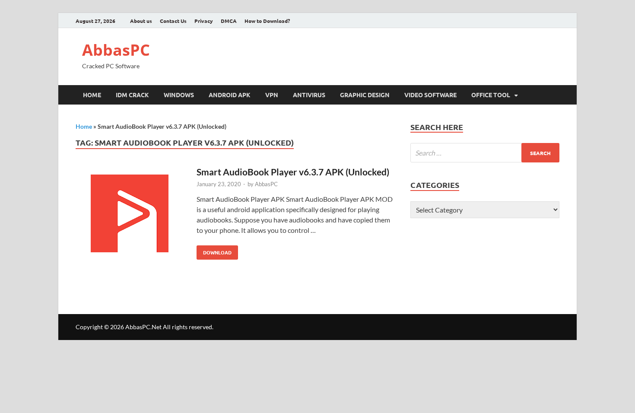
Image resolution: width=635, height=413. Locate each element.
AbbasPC (116, 49)
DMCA (229, 20)
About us (141, 20)
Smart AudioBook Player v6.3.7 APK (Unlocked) (293, 171)
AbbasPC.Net (143, 326)
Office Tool (490, 94)
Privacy (203, 20)
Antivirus (309, 94)
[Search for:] (484, 152)
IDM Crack (132, 94)
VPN (271, 94)
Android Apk (230, 94)
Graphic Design (365, 94)
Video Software (430, 94)
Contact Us (173, 20)
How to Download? (267, 20)
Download (214, 250)
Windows (179, 94)
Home (92, 94)
